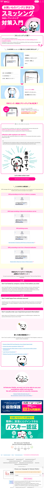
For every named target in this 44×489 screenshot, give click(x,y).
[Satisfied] (28, 447)
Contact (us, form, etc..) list (20, 487)
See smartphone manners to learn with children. (21, 395)
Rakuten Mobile (2, 1)
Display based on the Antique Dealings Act (26, 462)
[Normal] (22, 447)
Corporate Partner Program (30, 459)
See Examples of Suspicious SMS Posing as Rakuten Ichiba (21, 242)
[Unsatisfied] (15, 447)
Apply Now (37, 1)
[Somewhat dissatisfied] (18, 447)
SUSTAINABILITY (30, 487)
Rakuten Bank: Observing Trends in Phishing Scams (21, 261)
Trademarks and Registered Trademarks (9, 462)
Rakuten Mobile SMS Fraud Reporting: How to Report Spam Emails (17, 344)
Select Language (28, 478)
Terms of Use (37, 462)
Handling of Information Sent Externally (21, 464)
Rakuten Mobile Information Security (21, 393)
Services (11, 487)
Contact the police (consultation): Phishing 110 (13, 346)
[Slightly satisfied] (25, 447)
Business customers (19, 459)
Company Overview (10, 459)
